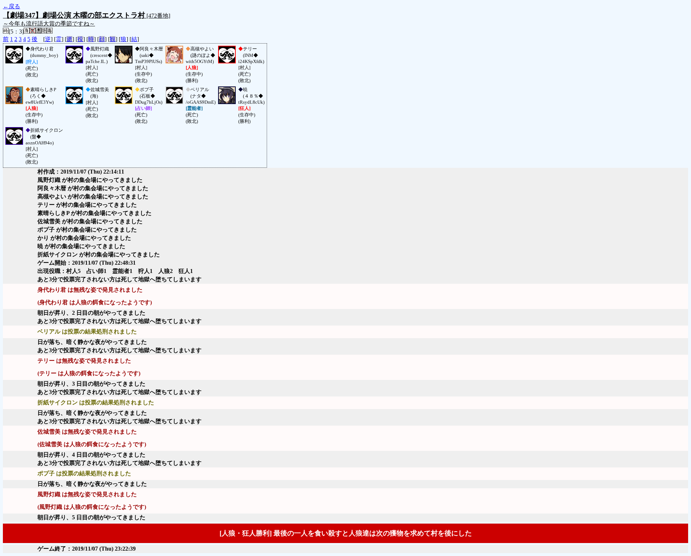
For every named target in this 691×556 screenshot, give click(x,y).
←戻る (11, 6)
